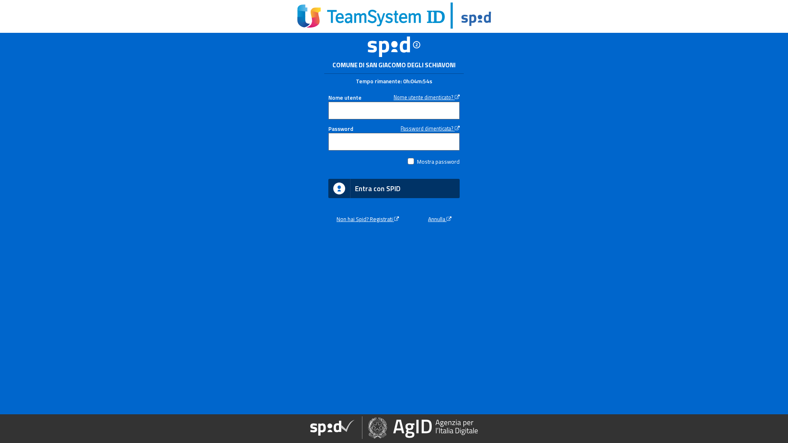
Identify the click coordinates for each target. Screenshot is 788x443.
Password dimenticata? (428, 128)
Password (340, 129)
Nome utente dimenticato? (424, 97)
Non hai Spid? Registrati (365, 219)
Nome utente (345, 98)
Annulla (437, 219)
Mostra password (438, 162)
